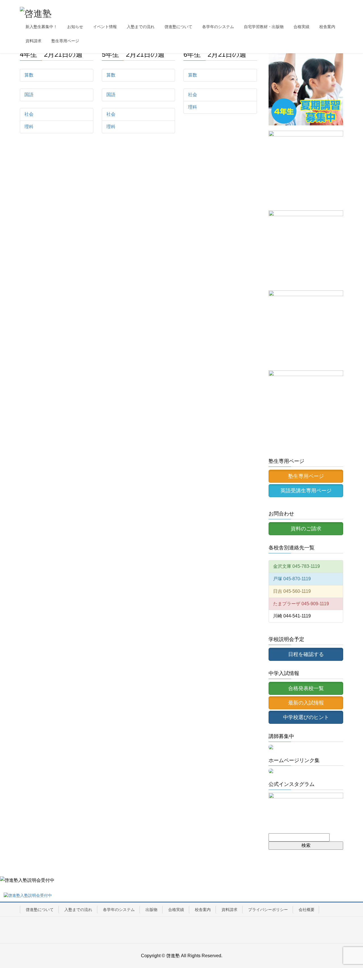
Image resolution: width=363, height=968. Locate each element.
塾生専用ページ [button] (306, 476)
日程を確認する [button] (306, 654)
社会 (28, 114)
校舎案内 (203, 909)
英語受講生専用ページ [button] (306, 491)
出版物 (151, 909)
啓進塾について (40, 909)
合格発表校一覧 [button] (306, 688)
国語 (28, 94)
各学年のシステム (119, 909)
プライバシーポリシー (268, 909)
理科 (28, 126)
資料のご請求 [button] (306, 529)
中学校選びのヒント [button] (306, 717)
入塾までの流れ (78, 909)
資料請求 (229, 909)
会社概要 (307, 909)
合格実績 (176, 909)
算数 (28, 75)
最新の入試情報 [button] (306, 703)
